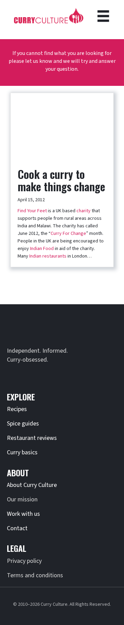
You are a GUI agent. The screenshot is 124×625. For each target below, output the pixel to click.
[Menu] (103, 16)
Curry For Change (68, 233)
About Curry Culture (32, 485)
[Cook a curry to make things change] (62, 126)
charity (83, 210)
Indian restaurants (47, 256)
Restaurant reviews (32, 438)
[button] (14, 375)
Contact (17, 528)
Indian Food (42, 248)
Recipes (17, 409)
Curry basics (22, 452)
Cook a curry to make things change (61, 180)
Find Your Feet (32, 210)
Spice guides (23, 423)
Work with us (23, 514)
